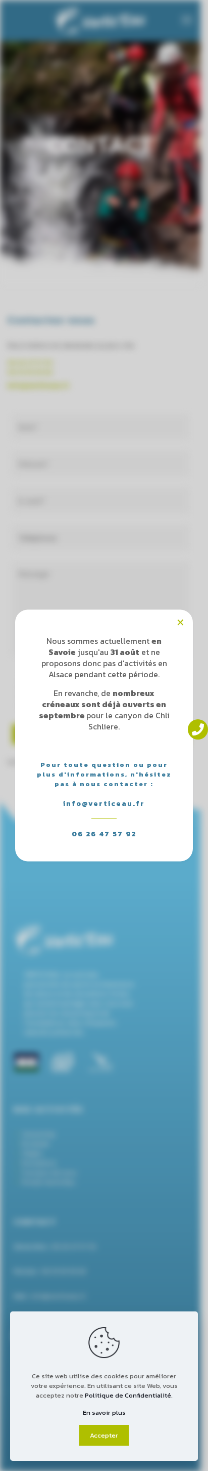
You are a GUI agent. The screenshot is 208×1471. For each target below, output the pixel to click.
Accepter (104, 1435)
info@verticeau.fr (104, 803)
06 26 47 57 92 (104, 834)
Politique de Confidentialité (128, 1395)
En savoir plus (104, 1412)
